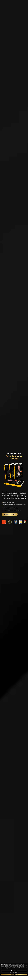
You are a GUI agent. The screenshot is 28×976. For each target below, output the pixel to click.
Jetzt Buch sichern (9, 514)
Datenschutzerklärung (5, 968)
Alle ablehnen (14, 970)
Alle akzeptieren (14, 974)
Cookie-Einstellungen (14, 972)
